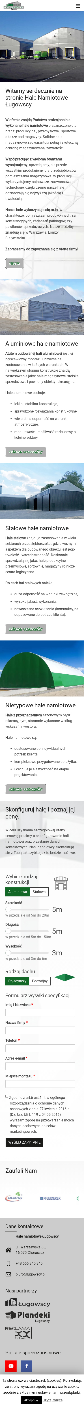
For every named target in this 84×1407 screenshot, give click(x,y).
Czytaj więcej (53, 1400)
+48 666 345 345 (29, 1263)
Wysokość (13, 946)
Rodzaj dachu (20, 971)
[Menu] (78, 5)
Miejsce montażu (20, 1076)
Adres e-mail (16, 1058)
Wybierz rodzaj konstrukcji (21, 879)
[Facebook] (26, 1366)
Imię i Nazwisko (19, 1005)
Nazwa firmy (16, 1022)
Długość (12, 924)
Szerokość (13, 903)
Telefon (12, 1040)
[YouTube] (11, 1366)
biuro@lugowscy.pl (30, 1274)
